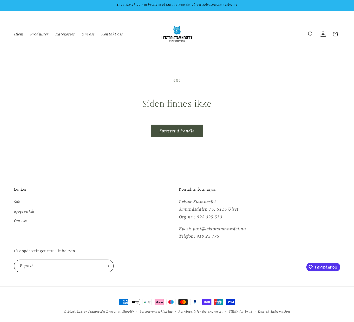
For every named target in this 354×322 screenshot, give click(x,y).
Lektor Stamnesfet (91, 311)
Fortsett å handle (177, 131)
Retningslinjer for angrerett (200, 311)
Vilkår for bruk (240, 311)
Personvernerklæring (156, 311)
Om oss (20, 220)
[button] (311, 34)
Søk (17, 201)
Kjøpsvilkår (24, 211)
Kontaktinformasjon (274, 311)
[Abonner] (107, 266)
